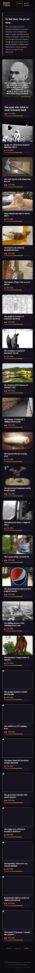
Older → (27, 948)
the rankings (22, 47)
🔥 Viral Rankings (26, 4)
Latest (19, 3)
